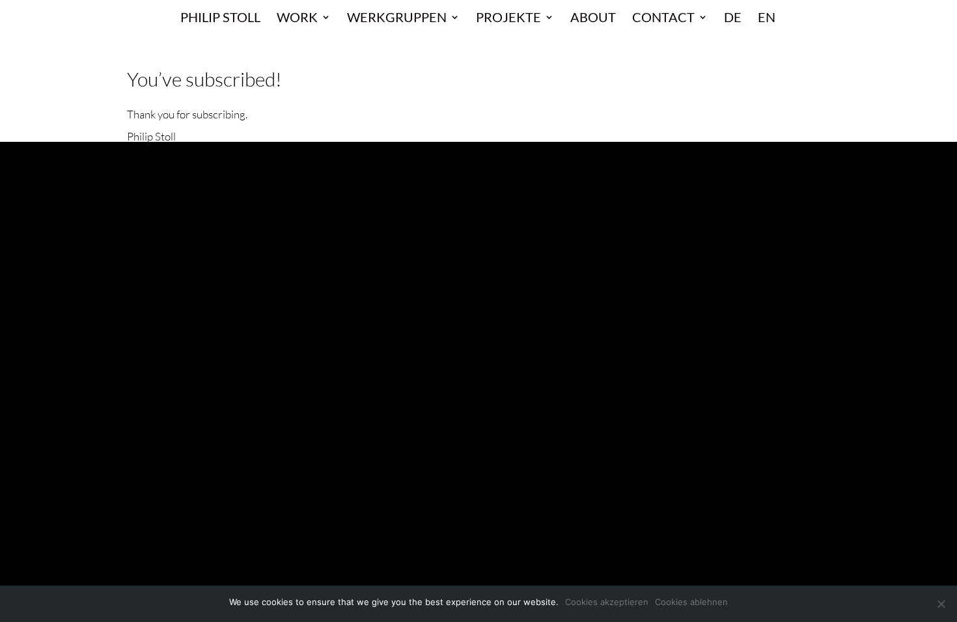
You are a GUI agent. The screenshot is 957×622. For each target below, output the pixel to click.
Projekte (508, 18)
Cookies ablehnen (691, 602)
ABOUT (593, 18)
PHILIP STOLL (220, 18)
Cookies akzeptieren (606, 602)
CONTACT (663, 18)
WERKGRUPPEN (397, 18)
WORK (297, 18)
